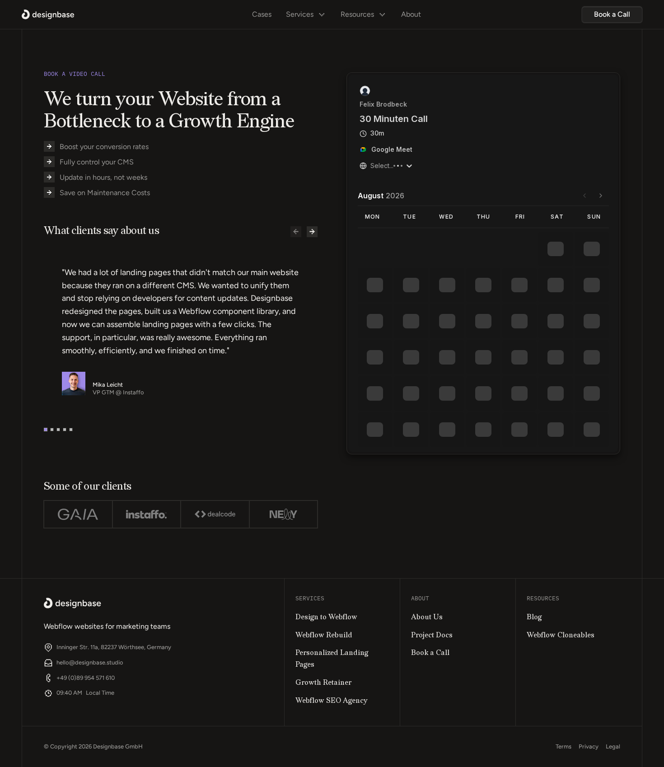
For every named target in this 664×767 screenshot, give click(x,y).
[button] (45, 429)
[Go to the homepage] (73, 603)
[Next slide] (312, 231)
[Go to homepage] (48, 14)
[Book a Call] (612, 14)
